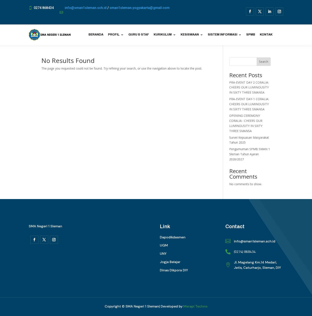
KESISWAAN (190, 34)
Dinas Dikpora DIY (174, 270)
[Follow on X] (260, 11)
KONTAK (266, 34)
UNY (163, 253)
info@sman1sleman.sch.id (86, 8)
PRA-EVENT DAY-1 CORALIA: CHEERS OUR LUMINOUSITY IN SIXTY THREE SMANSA (249, 104)
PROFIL (113, 34)
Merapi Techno (195, 306)
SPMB (250, 34)
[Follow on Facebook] (250, 11)
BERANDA (96, 34)
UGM (164, 245)
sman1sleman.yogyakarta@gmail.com (140, 8)
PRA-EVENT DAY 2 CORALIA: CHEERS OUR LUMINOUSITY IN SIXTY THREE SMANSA (249, 87)
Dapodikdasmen (173, 237)
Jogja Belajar (170, 262)
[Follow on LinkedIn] (270, 11)
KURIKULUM (163, 34)
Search (263, 62)
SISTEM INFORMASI (222, 34)
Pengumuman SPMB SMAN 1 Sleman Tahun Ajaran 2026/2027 (249, 154)
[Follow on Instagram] (279, 11)
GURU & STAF (138, 34)
